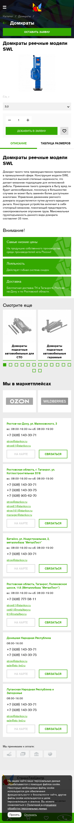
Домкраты (24, 16)
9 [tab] (51, 364)
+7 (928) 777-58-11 (21, 599)
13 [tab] (34, 370)
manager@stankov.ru (19, 515)
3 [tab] (16, 364)
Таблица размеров (55, 143)
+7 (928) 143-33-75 (22, 490)
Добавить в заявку (31, 131)
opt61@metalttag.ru (19, 610)
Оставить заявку (37, 32)
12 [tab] (69, 364)
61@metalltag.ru (17, 614)
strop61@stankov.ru (19, 446)
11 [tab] (63, 364)
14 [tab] (40, 370)
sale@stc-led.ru (16, 665)
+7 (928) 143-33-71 (22, 435)
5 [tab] (28, 364)
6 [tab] (34, 364)
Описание (18, 143)
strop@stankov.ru (17, 441)
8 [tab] (45, 364)
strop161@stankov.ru (19, 510)
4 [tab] (22, 364)
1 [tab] (4, 364)
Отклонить (30, 814)
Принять (14, 814)
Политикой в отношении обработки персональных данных (32, 806)
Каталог (8, 16)
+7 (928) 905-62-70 (21, 495)
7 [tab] (40, 364)
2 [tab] (10, 364)
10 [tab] (57, 364)
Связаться (53, 454)
